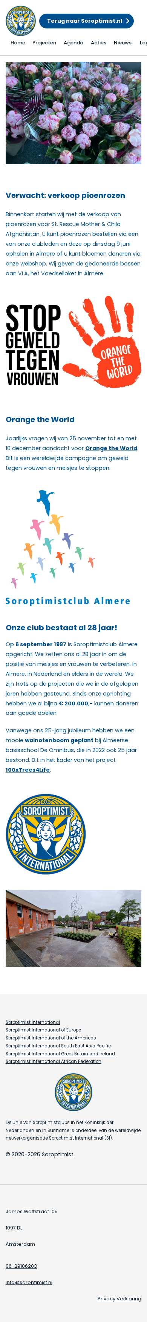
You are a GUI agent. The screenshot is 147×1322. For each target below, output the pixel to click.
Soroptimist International (33, 1022)
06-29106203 (21, 1266)
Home (18, 42)
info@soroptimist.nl (29, 1282)
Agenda (73, 42)
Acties (98, 42)
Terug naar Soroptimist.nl (84, 21)
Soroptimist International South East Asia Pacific (58, 1046)
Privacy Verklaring (119, 1298)
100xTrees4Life (28, 770)
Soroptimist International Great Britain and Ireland (60, 1054)
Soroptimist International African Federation (53, 1061)
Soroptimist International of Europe (43, 1030)
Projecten (44, 42)
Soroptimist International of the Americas (51, 1038)
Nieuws (123, 42)
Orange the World (111, 448)
